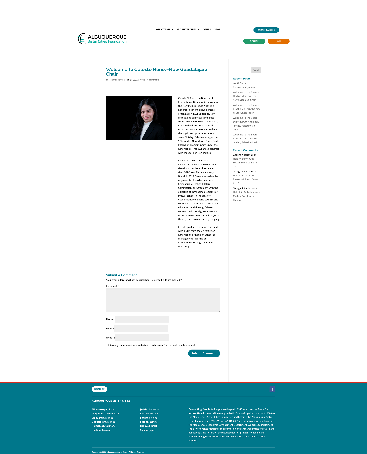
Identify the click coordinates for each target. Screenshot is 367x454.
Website (110, 337)
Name (110, 319)
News (217, 29)
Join (279, 41)
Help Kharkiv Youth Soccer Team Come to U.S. (245, 162)
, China (148, 417)
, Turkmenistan (106, 413)
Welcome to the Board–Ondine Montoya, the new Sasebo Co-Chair (246, 96)
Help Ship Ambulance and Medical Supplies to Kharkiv (246, 196)
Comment (112, 286)
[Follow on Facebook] (272, 389)
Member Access (266, 30)
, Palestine (149, 409)
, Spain (103, 409)
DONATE (99, 389)
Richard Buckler (116, 79)
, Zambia (149, 421)
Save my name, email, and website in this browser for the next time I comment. (153, 345)
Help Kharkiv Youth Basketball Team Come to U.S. (245, 179)
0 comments (153, 79)
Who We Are (163, 29)
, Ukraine (149, 413)
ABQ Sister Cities (186, 29)
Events (206, 29)
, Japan (147, 430)
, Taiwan (101, 430)
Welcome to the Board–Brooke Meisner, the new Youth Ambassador (246, 108)
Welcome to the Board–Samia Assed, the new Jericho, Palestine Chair (246, 138)
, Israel (153, 425)
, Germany (103, 425)
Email (110, 328)
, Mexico (102, 417)
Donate (254, 41)
